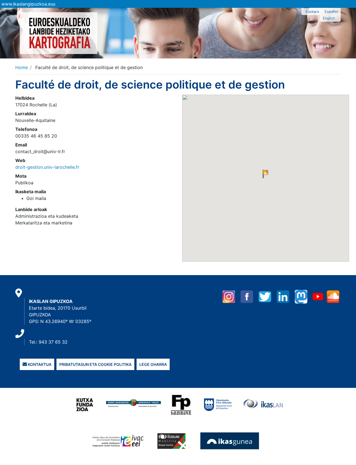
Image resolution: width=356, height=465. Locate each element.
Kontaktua (39, 364)
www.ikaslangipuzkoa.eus (28, 4)
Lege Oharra (153, 364)
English (329, 18)
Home (21, 67)
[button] (265, 173)
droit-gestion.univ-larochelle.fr (47, 167)
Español (331, 11)
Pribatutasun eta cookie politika (95, 364)
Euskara (312, 11)
